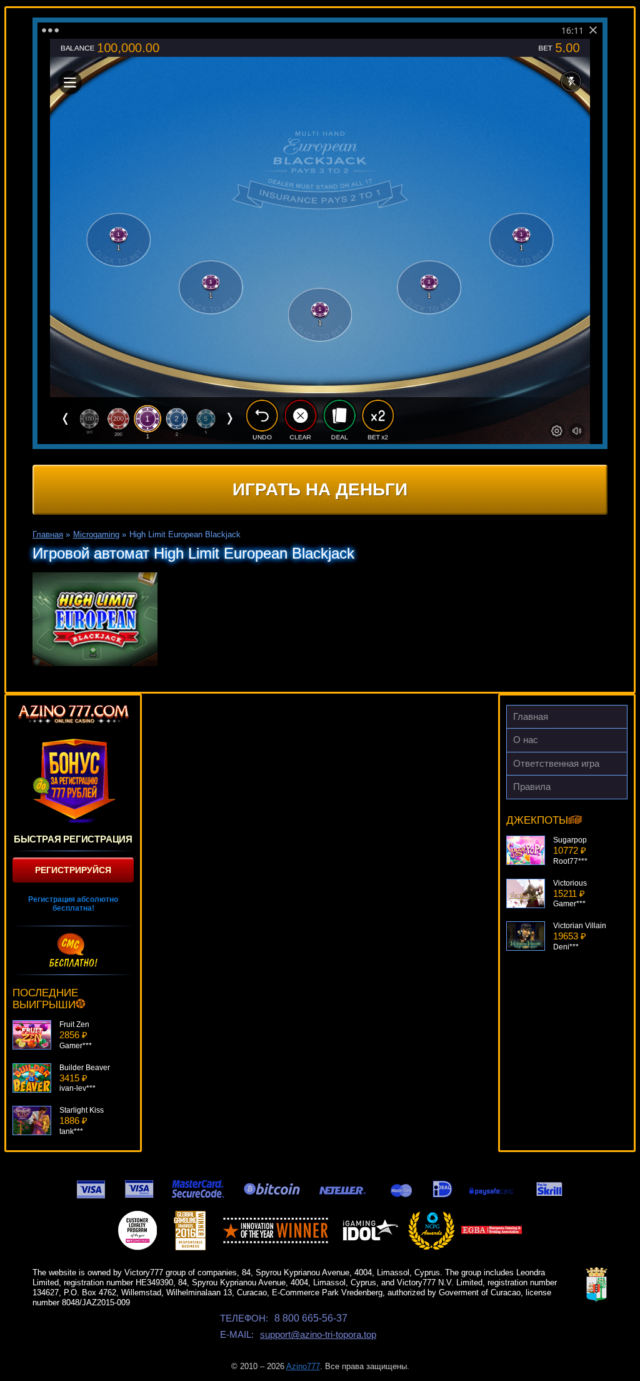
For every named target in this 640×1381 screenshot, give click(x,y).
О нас (525, 739)
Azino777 (303, 1366)
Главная (530, 716)
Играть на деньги (320, 489)
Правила (532, 786)
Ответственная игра (556, 763)
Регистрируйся (73, 870)
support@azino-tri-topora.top (318, 1334)
